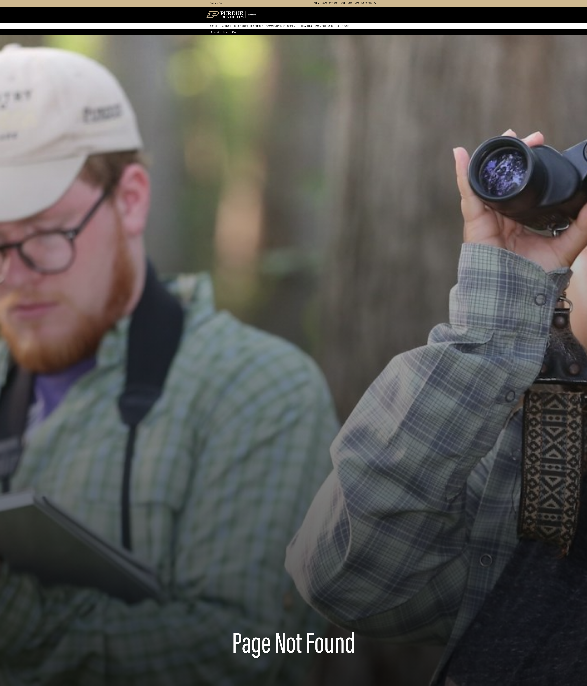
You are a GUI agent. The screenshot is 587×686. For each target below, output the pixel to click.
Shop (343, 3)
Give (357, 3)
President (333, 3)
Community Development (281, 26)
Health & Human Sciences (317, 26)
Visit (350, 3)
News (324, 3)
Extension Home (219, 32)
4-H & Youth (344, 26)
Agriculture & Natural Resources (242, 26)
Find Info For (216, 3)
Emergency (366, 3)
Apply (316, 3)
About (214, 26)
